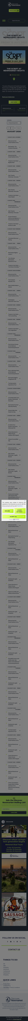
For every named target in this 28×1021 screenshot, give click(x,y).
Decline (7, 511)
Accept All (13, 516)
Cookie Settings (19, 510)
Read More (20, 506)
